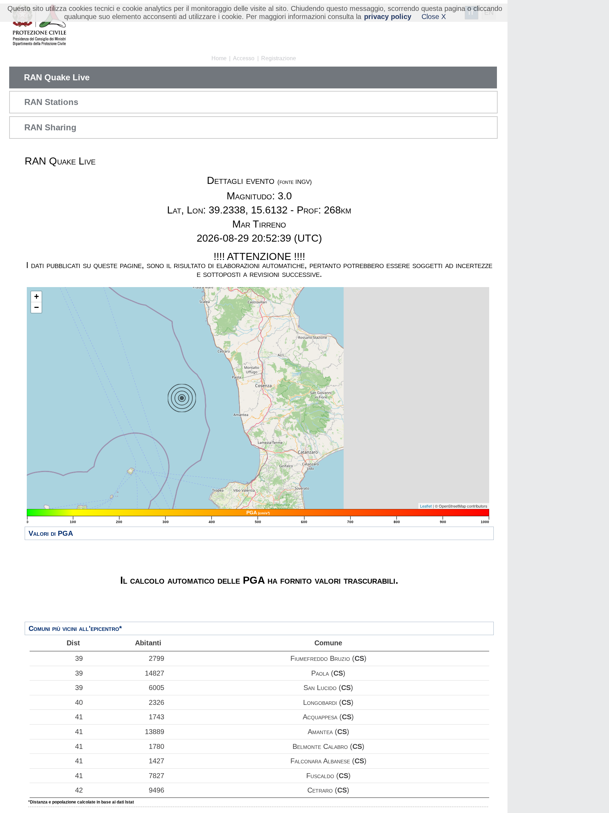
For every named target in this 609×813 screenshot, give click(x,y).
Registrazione (278, 58)
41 (79, 717)
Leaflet (426, 506)
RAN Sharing (50, 127)
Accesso (243, 58)
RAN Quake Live (57, 77)
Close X (434, 16)
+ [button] (36, 296)
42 (79, 790)
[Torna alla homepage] (39, 26)
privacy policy (387, 16)
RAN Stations (51, 102)
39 (79, 658)
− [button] (36, 307)
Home (219, 58)
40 (79, 702)
